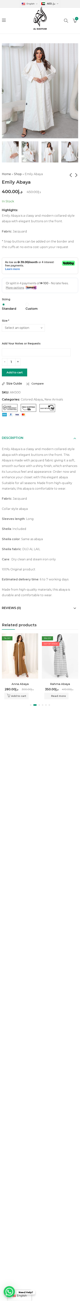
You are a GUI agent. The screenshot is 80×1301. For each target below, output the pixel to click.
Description (12, 438)
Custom (31, 308)
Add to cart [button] (18, 695)
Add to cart (15, 372)
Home (6, 174)
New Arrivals (53, 399)
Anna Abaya (20, 684)
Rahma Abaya (60, 684)
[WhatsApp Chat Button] (9, 1291)
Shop (18, 174)
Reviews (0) (11, 608)
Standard (9, 308)
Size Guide (14, 383)
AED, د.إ (51, 3)
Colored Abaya (32, 399)
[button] (30, 705)
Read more (58, 695)
